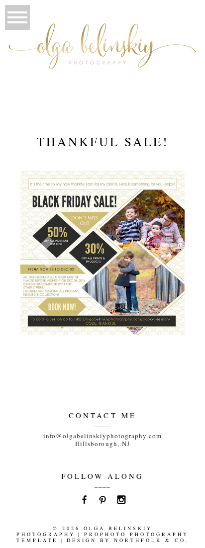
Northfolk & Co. (151, 540)
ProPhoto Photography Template (102, 537)
